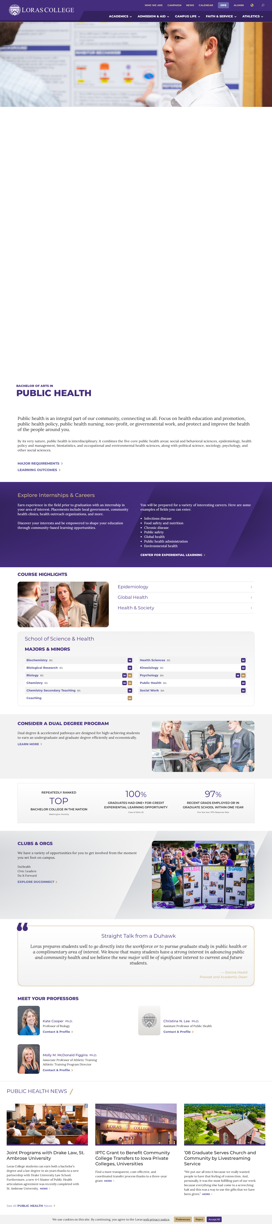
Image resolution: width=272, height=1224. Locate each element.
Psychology (149, 675)
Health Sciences (152, 660)
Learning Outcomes (37, 470)
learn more (28, 744)
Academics (118, 16)
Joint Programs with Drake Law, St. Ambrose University (45, 1155)
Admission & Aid (152, 16)
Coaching (33, 698)
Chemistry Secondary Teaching (50, 690)
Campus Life (186, 16)
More (44, 1188)
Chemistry (34, 683)
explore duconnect (36, 882)
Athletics (251, 16)
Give (223, 5)
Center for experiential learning (171, 555)
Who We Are (154, 5)
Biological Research (42, 667)
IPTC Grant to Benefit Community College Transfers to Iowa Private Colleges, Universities (132, 1158)
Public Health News (37, 1091)
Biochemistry (37, 660)
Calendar (206, 5)
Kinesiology (149, 667)
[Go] (263, 5)
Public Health (150, 683)
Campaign (174, 5)
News (190, 5)
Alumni (239, 5)
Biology (32, 675)
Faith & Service (219, 16)
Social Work (149, 690)
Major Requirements (38, 463)
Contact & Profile (56, 1032)
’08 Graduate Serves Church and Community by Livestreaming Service (220, 1158)
